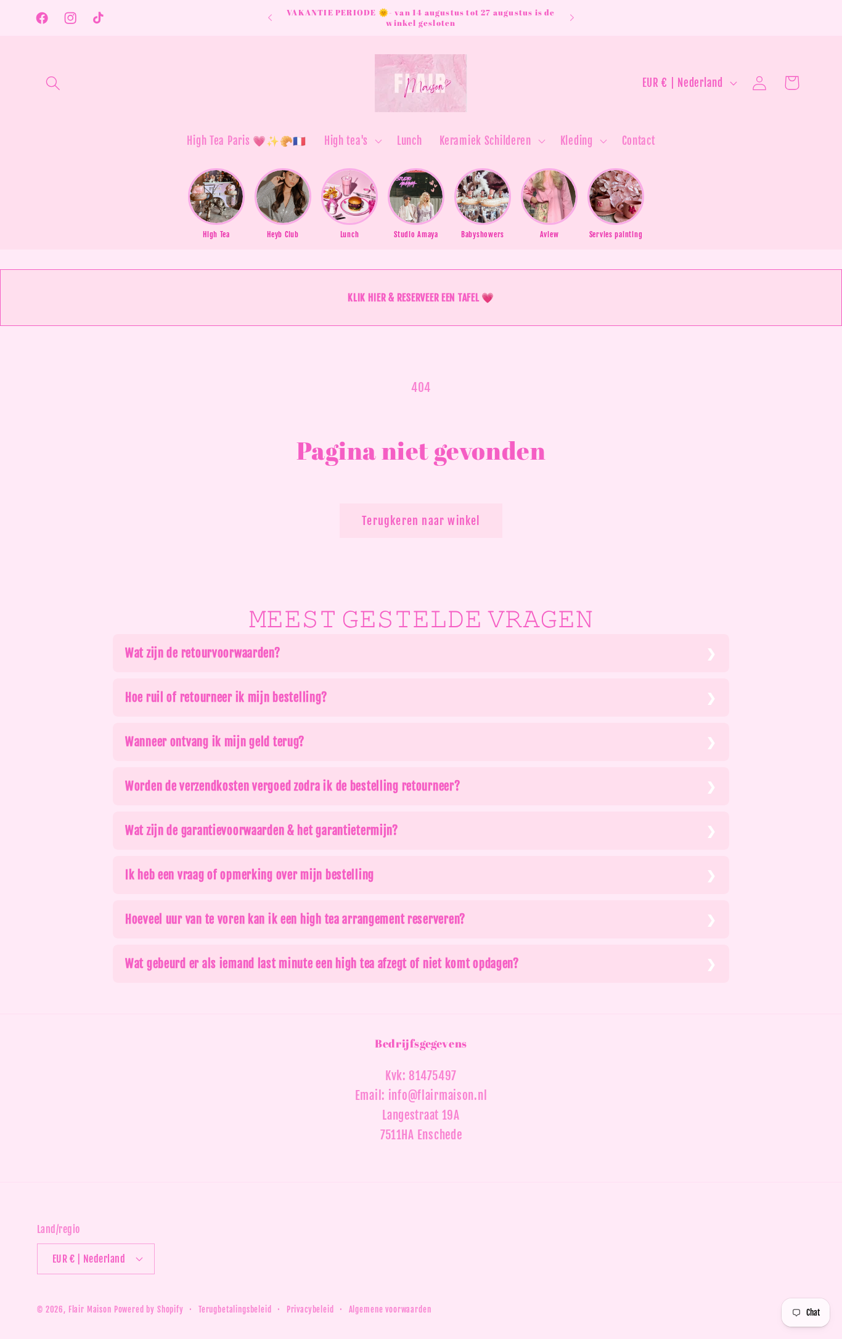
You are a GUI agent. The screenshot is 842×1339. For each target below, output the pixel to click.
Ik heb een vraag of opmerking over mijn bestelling (249, 875)
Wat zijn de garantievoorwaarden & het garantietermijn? (261, 830)
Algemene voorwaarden (390, 1309)
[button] (53, 83)
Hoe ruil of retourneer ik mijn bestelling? (226, 697)
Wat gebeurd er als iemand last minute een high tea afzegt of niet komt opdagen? (322, 963)
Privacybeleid (310, 1309)
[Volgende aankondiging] (572, 18)
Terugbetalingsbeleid (235, 1309)
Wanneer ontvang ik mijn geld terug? (215, 742)
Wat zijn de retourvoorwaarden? (202, 653)
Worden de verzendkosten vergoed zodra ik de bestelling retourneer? (292, 786)
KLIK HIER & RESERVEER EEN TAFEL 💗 (421, 297)
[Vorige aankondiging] (270, 18)
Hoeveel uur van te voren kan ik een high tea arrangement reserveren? (295, 919)
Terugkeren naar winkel (421, 520)
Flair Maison (90, 1309)
